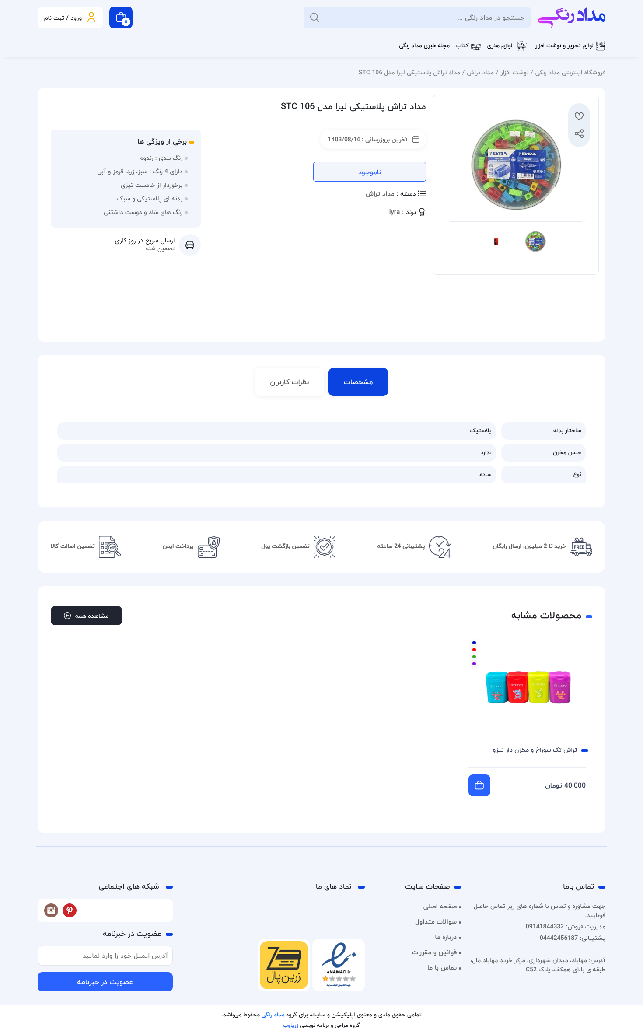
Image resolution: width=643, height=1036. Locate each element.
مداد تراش (480, 72)
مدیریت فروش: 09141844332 (565, 926)
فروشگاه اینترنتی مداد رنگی (570, 72)
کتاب (462, 46)
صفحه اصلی (440, 906)
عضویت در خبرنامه (105, 982)
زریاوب (290, 1025)
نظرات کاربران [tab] (289, 382)
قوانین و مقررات (434, 952)
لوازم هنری (500, 46)
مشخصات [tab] (358, 382)
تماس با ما (442, 967)
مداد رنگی (273, 1015)
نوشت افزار (514, 72)
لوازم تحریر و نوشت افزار (564, 46)
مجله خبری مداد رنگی (424, 46)
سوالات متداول (436, 922)
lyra (394, 212)
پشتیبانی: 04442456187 (572, 937)
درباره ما (446, 937)
